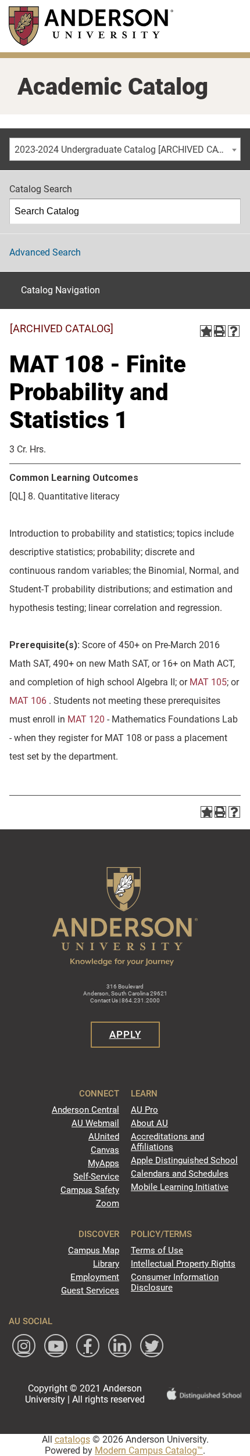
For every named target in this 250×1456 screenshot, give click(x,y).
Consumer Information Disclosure (175, 1282)
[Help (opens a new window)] (234, 331)
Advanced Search (45, 252)
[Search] (228, 211)
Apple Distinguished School (184, 1160)
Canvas (105, 1150)
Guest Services (90, 1290)
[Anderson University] (91, 25)
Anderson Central (85, 1110)
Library (106, 1264)
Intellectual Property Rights (183, 1264)
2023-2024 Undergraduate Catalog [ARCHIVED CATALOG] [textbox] (127, 149)
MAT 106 (28, 700)
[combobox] (125, 149)
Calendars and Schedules (179, 1174)
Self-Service (96, 1176)
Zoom (107, 1203)
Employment (94, 1277)
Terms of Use (157, 1250)
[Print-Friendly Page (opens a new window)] (220, 331)
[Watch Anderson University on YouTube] (55, 1345)
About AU (149, 1123)
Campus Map (93, 1250)
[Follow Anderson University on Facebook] (87, 1345)
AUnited (103, 1136)
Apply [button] (125, 1034)
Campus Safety (89, 1190)
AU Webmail (95, 1123)
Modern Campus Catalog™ (149, 1450)
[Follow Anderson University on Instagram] (23, 1345)
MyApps (103, 1163)
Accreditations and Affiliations (167, 1141)
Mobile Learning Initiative (179, 1187)
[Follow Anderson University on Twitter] (151, 1345)
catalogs (72, 1439)
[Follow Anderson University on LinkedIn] (119, 1345)
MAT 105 (208, 682)
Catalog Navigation (60, 290)
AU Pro (144, 1110)
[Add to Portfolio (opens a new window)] (206, 331)
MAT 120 (86, 719)
